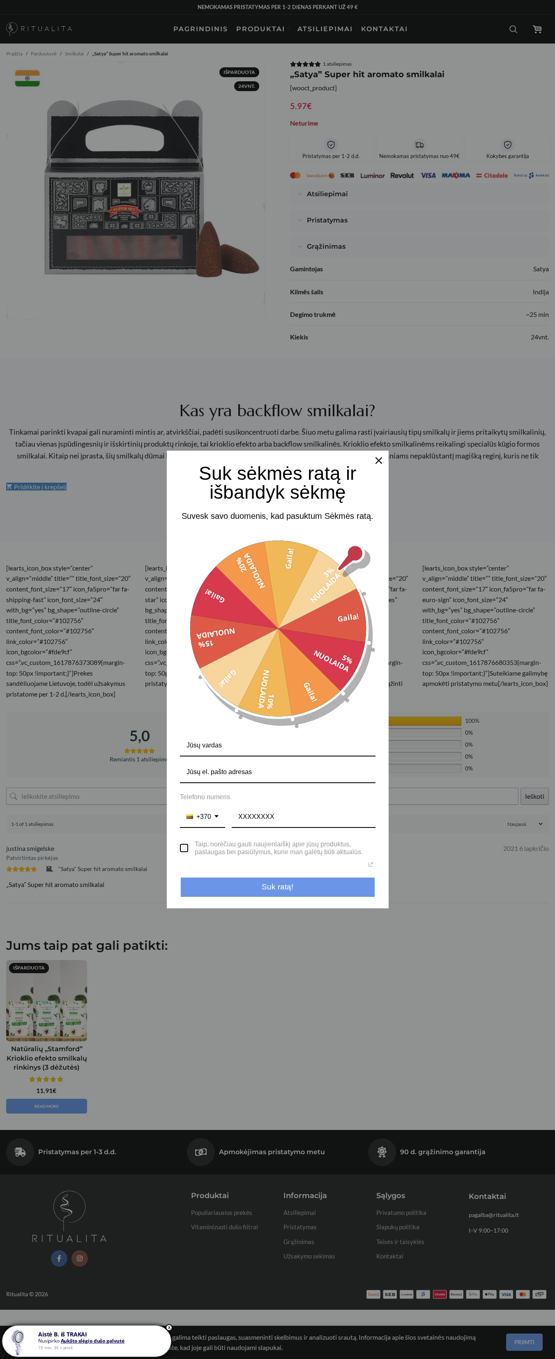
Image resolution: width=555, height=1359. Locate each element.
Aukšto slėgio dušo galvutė (92, 1340)
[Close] (379, 460)
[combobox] (202, 817)
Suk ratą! (277, 886)
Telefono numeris (205, 796)
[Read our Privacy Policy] (370, 864)
